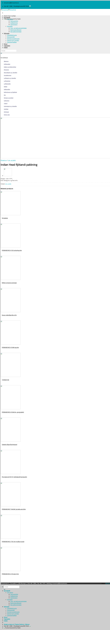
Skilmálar (10, 26)
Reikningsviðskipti (15, 30)
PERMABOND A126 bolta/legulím (12, 250)
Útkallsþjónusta (12, 35)
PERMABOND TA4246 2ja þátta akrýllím (14, 509)
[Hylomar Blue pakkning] (8, 176)
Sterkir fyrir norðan (13, 40)
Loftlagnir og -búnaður (10, 78)
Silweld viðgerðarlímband (9, 444)
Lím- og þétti (12, 160)
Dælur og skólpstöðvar (10, 67)
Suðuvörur (6, 100)
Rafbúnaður (7, 89)
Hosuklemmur (7, 75)
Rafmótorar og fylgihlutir (10, 92)
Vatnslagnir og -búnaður (10, 106)
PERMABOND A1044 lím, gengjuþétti (13, 412)
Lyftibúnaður (7, 84)
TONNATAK (5, 380)
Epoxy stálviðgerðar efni (9, 315)
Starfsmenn (13, 24)
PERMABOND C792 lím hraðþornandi (13, 541)
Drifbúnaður (7, 64)
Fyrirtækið (7, 17)
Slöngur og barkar (8, 98)
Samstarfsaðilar (12, 42)
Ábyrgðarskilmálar (16, 32)
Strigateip (5, 218)
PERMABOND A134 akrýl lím (10, 574)
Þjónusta (6, 33)
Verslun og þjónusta (13, 39)
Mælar (5, 86)
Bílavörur (6, 61)
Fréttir (6, 47)
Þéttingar (6, 112)
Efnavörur (6, 69)
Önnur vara (7, 114)
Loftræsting (7, 81)
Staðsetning (14, 23)
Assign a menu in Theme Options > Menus (16, 624)
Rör (5, 95)
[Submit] (4, 589)
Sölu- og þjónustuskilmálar (18, 28)
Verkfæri (6, 109)
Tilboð (5, 103)
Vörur (5, 44)
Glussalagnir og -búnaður (10, 72)
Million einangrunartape (9, 283)
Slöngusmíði (11, 37)
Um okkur (10, 19)
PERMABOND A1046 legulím (10, 347)
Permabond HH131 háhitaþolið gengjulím (14, 477)
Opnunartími (14, 21)
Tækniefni (7, 46)
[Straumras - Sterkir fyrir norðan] (8, 10)
